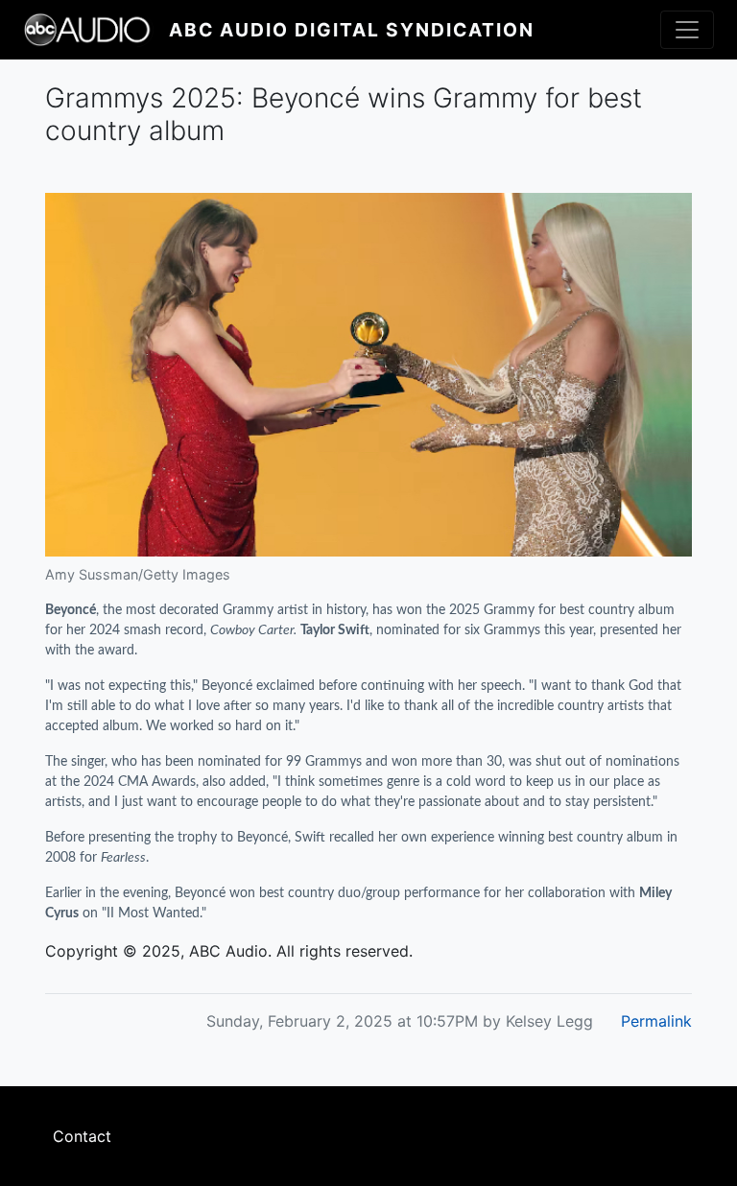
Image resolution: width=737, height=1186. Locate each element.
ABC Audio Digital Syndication (352, 29)
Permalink (656, 1021)
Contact (82, 1136)
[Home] (96, 29)
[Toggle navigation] (687, 30)
